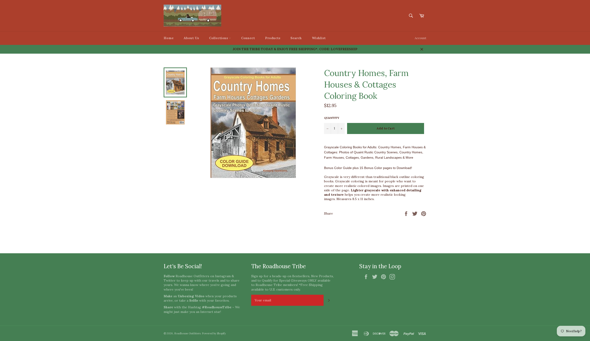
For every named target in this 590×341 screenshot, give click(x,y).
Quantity (331, 117)
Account (420, 38)
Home (169, 38)
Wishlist (319, 38)
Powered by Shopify (214, 333)
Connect (248, 38)
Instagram (223, 276)
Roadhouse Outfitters (187, 333)
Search (296, 38)
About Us (191, 38)
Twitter (170, 280)
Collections (219, 38)
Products (272, 38)
